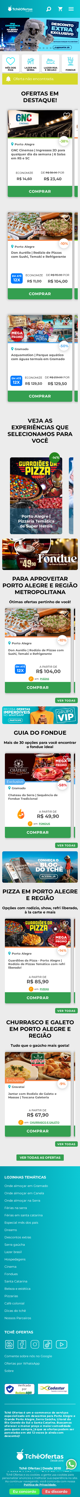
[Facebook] (23, 1344)
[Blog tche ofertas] (11, 1344)
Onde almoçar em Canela (24, 1193)
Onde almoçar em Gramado (26, 1186)
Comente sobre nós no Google (28, 1356)
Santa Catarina (15, 1281)
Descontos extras (17, 1237)
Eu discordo (56, 1491)
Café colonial (14, 1303)
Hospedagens (15, 1259)
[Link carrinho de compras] (60, 10)
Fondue (44, 823)
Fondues (11, 1274)
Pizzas (44, 678)
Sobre (9, 1371)
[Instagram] (36, 1345)
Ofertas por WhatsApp (22, 1363)
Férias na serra (15, 1208)
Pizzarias (11, 1296)
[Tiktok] (49, 1344)
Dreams (10, 1230)
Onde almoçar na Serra (22, 1201)
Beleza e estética (17, 1289)
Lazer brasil (13, 1252)
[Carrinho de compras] (60, 7)
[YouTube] (63, 1345)
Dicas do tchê (15, 1311)
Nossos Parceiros (17, 1318)
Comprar (40, 191)
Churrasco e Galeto (44, 1122)
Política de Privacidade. (40, 1484)
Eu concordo (24, 1491)
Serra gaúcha (14, 1245)
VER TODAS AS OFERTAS (40, 1158)
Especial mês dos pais (21, 1223)
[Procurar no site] (48, 9)
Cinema (10, 1267)
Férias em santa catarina (23, 1215)
